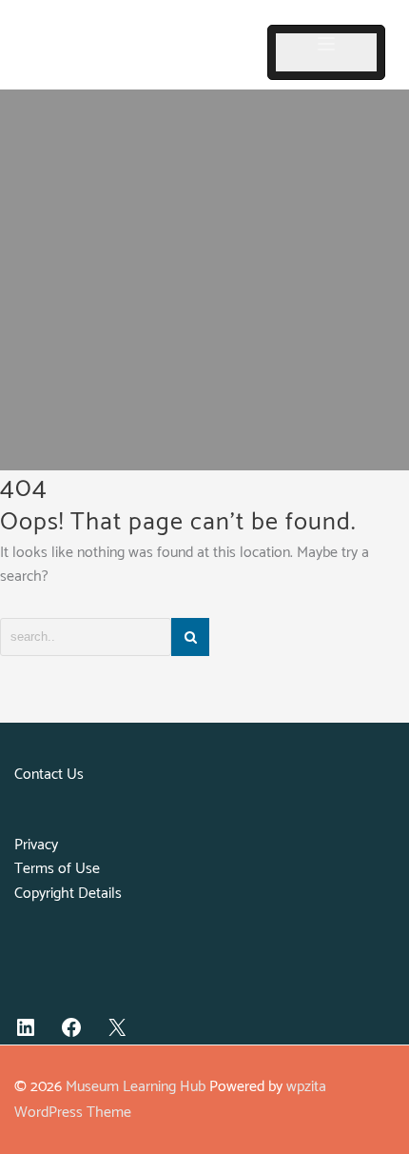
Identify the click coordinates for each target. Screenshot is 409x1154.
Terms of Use (57, 869)
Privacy (36, 845)
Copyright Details (68, 893)
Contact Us (49, 774)
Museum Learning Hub (135, 1087)
